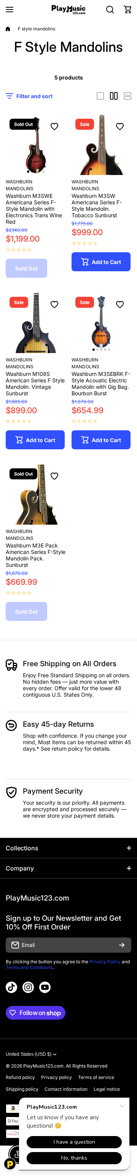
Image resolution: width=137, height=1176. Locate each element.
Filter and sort (34, 96)
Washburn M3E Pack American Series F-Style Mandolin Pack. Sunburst (35, 555)
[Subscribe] (121, 945)
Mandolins (19, 188)
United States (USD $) (28, 1054)
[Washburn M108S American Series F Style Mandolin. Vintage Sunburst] (36, 323)
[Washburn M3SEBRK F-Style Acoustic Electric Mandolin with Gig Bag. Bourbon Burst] (102, 323)
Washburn (19, 182)
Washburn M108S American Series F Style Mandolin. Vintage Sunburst (35, 383)
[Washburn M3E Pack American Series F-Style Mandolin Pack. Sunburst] (36, 495)
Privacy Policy (105, 961)
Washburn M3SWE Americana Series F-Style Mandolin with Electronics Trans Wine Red (34, 209)
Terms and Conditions (29, 967)
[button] (127, 9)
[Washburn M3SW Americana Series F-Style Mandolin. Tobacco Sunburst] (102, 145)
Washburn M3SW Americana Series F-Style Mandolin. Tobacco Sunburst (97, 205)
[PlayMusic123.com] (68, 9)
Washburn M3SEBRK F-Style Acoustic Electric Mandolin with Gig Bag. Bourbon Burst (101, 383)
